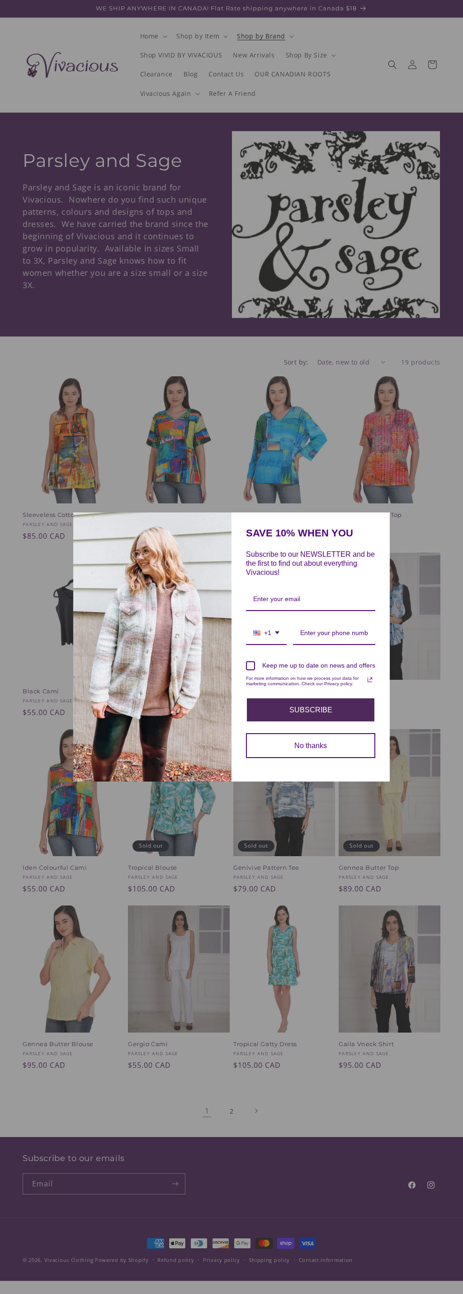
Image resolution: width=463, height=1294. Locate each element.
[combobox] (266, 633)
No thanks (310, 745)
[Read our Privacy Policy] (369, 679)
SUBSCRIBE (310, 710)
